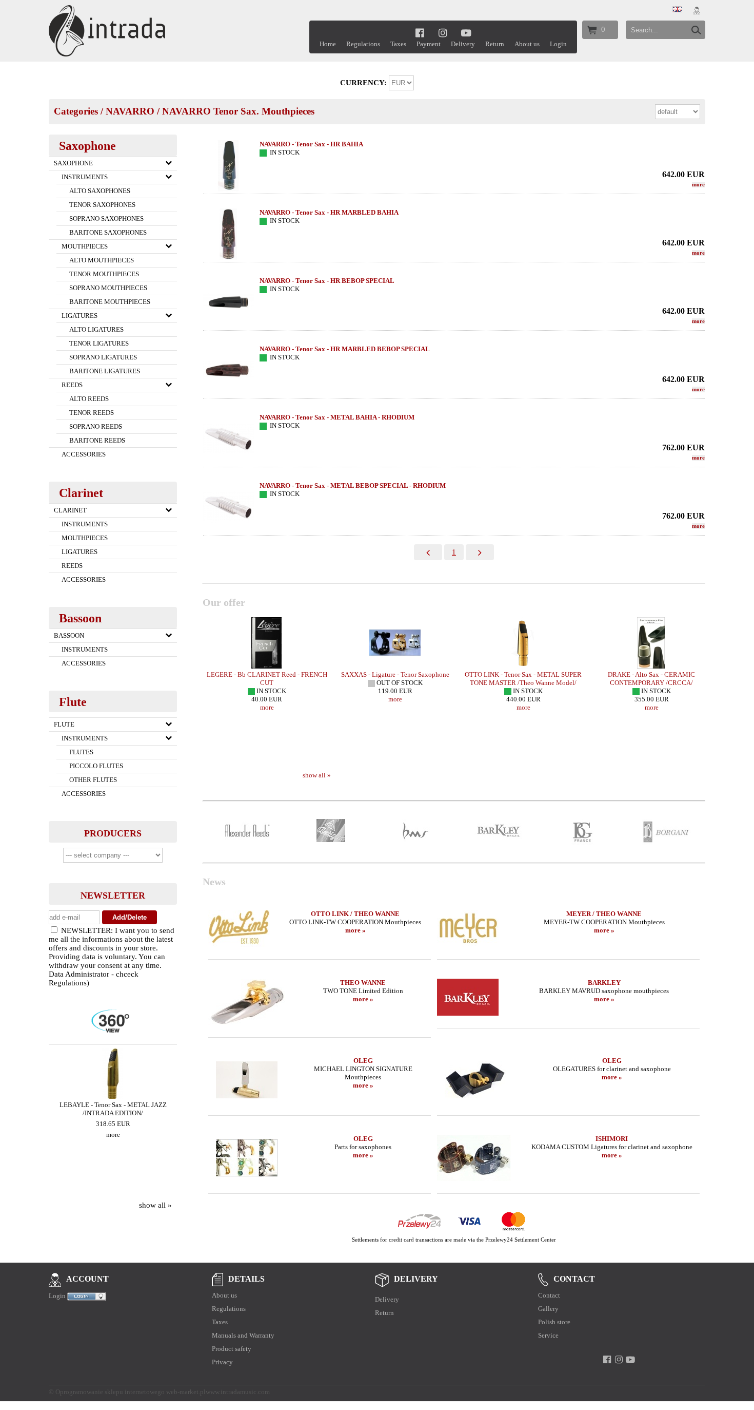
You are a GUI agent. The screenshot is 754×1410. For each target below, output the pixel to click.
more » (355, 930)
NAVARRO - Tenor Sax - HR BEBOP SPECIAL (327, 280)
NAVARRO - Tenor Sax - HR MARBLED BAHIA (329, 212)
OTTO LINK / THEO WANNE (355, 914)
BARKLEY (604, 982)
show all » (155, 1205)
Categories (76, 111)
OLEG (363, 1060)
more (113, 1134)
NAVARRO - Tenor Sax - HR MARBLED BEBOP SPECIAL (345, 349)
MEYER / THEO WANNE (604, 914)
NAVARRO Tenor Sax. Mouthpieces (238, 111)
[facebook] (419, 32)
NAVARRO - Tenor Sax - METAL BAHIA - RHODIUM (337, 417)
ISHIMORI (612, 1138)
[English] (677, 10)
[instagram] (442, 32)
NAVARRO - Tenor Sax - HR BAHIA (311, 144)
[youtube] (466, 32)
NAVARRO (130, 111)
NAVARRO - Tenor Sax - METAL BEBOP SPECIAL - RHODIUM (353, 485)
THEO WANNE (363, 982)
